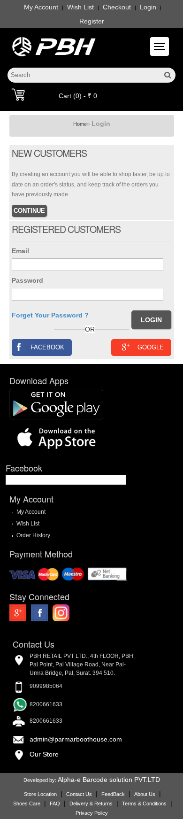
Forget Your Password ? (50, 315)
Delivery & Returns (91, 803)
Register (91, 21)
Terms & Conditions (144, 803)
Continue (29, 210)
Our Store (44, 754)
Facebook (47, 347)
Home (80, 124)
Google (150, 347)
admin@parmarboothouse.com (76, 739)
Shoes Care (26, 803)
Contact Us (79, 794)
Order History (33, 535)
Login (148, 7)
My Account (41, 7)
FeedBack (113, 794)
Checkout (117, 7)
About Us (144, 794)
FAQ (55, 803)
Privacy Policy (92, 813)
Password (27, 280)
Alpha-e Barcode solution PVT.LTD (109, 779)
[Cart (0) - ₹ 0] (18, 94)
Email (20, 251)
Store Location (40, 794)
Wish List (80, 7)
